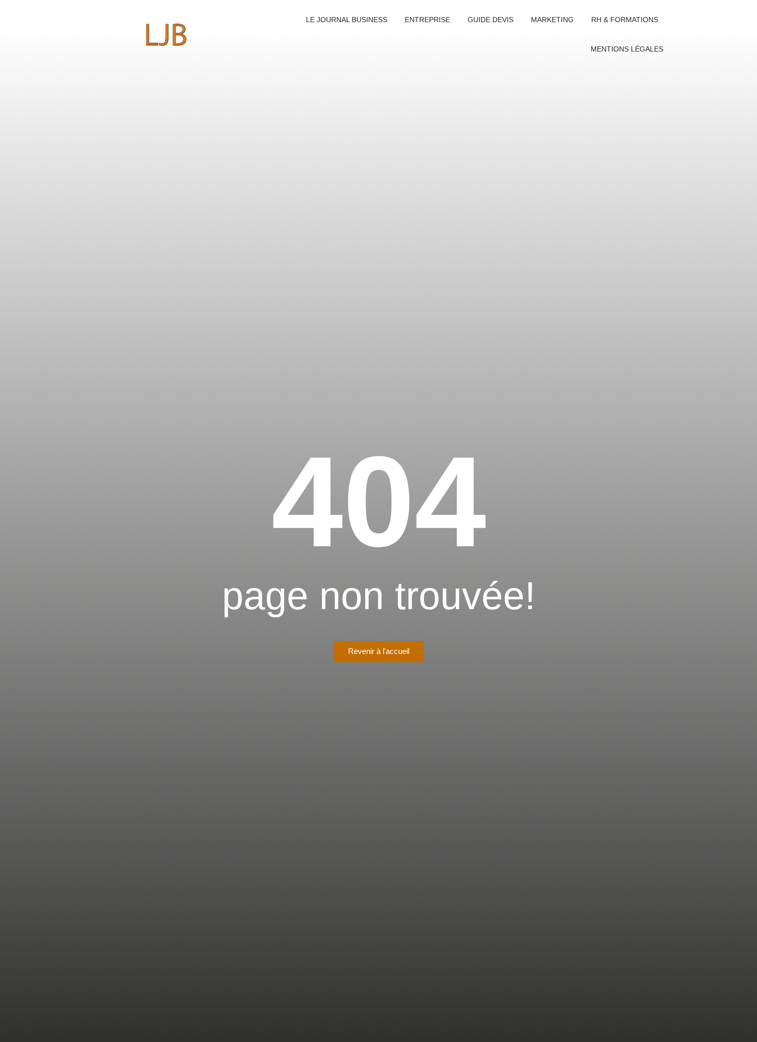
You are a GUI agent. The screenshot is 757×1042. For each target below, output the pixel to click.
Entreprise (427, 19)
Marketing (552, 19)
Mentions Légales (627, 49)
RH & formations (624, 19)
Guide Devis (490, 19)
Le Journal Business (346, 19)
